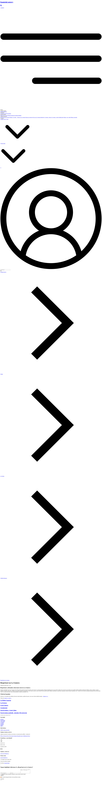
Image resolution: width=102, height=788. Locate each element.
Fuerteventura (2, 720)
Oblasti (1, 374)
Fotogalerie (2, 113)
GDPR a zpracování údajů (4, 730)
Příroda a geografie (74, 117)
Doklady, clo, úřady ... (13, 117)
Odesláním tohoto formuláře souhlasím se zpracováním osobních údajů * (14, 774)
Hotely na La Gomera (4, 115)
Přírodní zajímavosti (11, 115)
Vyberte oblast (2, 143)
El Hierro (2, 719)
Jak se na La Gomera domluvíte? (38, 117)
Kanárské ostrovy (3, 272)
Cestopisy (2, 119)
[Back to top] (8, 787)
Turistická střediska (18, 115)
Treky (5, 119)
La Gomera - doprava (48, 117)
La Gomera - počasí (55, 117)
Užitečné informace (3, 578)
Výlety (7, 119)
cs (0, 167)
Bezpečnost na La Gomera (4, 117)
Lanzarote (2, 724)
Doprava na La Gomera (21, 117)
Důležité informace (3, 111)
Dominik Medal (6, 763)
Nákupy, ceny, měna (67, 117)
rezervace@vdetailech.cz (4, 753)
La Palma (2, 723)
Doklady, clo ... (45, 696)
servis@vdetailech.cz (3, 757)
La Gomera (2, 476)
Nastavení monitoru (7, 113)
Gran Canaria (2, 721)
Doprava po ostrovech (29, 117)
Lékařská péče (61, 117)
